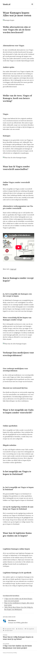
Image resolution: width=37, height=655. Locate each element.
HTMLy (15, 652)
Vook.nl (6, 4)
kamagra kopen (9, 630)
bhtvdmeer (20, 629)
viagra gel (13, 269)
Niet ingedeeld (30, 629)
